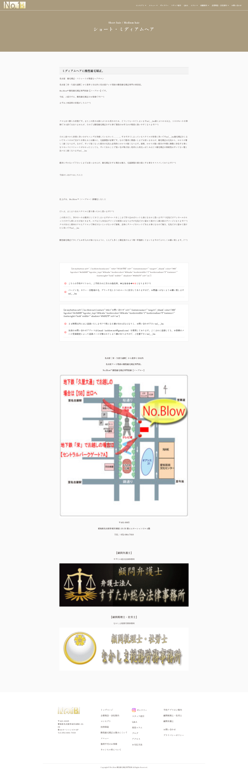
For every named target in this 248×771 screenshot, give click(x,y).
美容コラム (137, 727)
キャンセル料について (111, 749)
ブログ (135, 733)
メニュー (105, 738)
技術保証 (105, 726)
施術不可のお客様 (109, 743)
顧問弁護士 (168, 721)
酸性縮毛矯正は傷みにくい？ (114, 732)
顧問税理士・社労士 (172, 715)
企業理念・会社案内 (110, 715)
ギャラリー (164, 5)
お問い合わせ (236, 5)
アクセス (136, 738)
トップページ (107, 709)
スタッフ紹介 (176, 5)
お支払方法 (137, 744)
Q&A (186, 5)
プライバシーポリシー (173, 735)
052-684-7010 (69, 732)
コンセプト (106, 721)
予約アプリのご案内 (172, 709)
